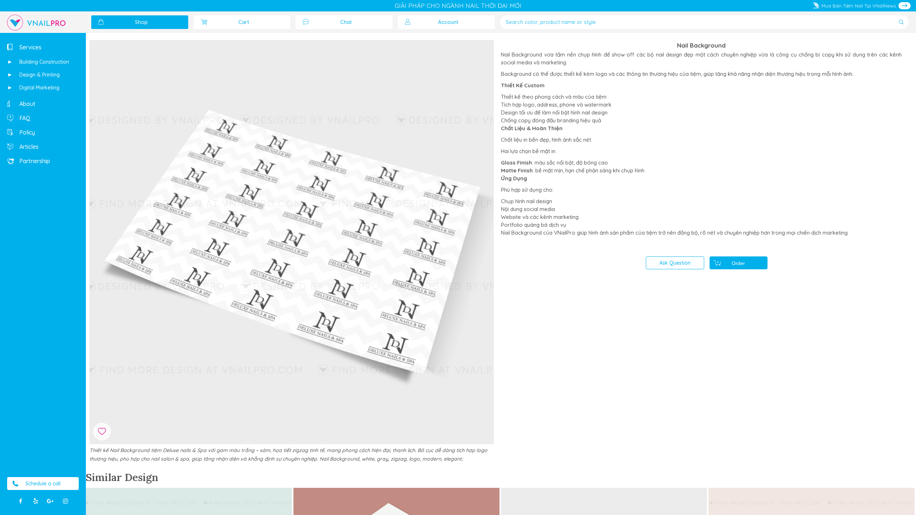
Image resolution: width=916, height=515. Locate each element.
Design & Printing (39, 75)
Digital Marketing (38, 87)
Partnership (34, 161)
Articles (28, 146)
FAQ (24, 118)
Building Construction (43, 62)
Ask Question (675, 263)
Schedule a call (42, 483)
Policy (26, 132)
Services (30, 47)
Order (738, 263)
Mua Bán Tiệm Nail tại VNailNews (859, 6)
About (26, 103)
